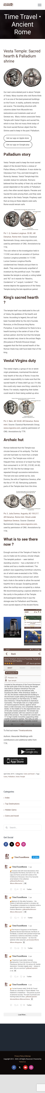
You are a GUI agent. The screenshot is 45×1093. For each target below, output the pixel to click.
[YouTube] (17, 844)
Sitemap (28, 1056)
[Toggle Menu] (39, 5)
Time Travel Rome (33, 643)
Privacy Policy (19, 1056)
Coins (5, 777)
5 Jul (30, 956)
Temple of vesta (11, 632)
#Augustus (18, 942)
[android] (29, 748)
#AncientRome (14, 999)
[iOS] (15, 758)
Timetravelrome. (25, 730)
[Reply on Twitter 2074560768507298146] (11, 949)
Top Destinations (12, 804)
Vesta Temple (20, 777)
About (22, 724)
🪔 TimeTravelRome (18, 867)
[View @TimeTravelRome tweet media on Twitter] (24, 942)
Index (7, 798)
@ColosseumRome (32, 940)
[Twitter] (11, 844)
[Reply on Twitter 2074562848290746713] (11, 918)
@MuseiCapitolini (31, 968)
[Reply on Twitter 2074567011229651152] (11, 890)
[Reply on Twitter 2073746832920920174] (11, 977)
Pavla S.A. (22, 1062)
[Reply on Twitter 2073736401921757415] (11, 1005)
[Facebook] (6, 844)
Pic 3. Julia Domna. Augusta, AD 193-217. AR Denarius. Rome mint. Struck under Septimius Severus (21, 517)
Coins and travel (29, 774)
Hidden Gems (10, 810)
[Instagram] (23, 844)
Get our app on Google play (17, 145)
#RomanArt (18, 883)
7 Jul (30, 867)
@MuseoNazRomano (17, 881)
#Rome (12, 883)
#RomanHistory (25, 999)
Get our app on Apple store (17, 138)
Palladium (11, 777)
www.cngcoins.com (12, 428)
